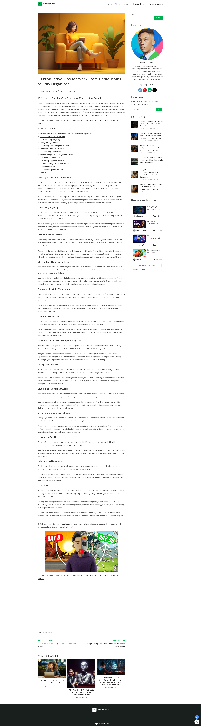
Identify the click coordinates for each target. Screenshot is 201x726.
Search (133, 14)
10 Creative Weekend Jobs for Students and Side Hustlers (52, 681)
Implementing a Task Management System (56, 155)
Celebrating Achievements (52, 170)
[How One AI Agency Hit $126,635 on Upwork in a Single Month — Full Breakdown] (134, 148)
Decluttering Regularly (51, 139)
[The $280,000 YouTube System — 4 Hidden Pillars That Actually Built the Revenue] (134, 161)
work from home (63, 524)
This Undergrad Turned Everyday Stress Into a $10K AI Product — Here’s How (151, 123)
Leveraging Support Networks (52, 161)
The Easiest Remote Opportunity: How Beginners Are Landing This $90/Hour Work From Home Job (111, 681)
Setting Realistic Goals (51, 158)
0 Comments (154, 128)
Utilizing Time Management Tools (55, 146)
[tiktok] (154, 90)
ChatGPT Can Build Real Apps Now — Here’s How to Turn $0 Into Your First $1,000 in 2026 (151, 135)
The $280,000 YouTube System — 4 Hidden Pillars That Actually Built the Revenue (151, 160)
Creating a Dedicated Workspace (52, 136)
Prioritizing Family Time (51, 151)
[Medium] (150, 90)
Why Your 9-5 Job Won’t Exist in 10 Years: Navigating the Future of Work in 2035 (81, 692)
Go (159, 109)
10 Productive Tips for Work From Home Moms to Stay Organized (65, 133)
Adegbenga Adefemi (48, 91)
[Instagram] (140, 90)
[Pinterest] (145, 90)
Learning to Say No (47, 167)
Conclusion (44, 173)
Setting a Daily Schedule (49, 142)
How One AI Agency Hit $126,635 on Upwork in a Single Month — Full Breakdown (151, 148)
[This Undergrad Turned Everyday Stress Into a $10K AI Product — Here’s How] (134, 124)
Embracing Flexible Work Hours (52, 149)
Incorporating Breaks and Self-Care (56, 164)
